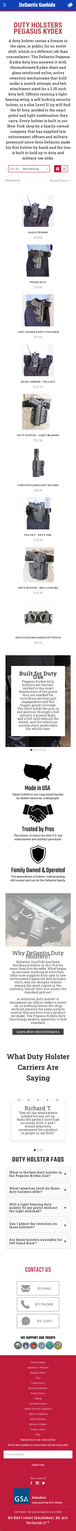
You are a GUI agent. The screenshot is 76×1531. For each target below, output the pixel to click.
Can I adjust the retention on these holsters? (33, 1225)
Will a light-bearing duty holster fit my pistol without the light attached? (33, 1207)
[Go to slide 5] (45, 750)
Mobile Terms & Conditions (38, 1408)
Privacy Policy (38, 1393)
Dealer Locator (38, 1429)
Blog (38, 1434)
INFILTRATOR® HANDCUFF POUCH (38, 637)
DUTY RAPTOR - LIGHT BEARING (38, 435)
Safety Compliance (38, 1413)
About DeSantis (38, 1362)
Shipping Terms (38, 1372)
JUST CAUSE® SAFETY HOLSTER (38, 332)
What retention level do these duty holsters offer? (34, 1190)
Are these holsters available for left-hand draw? (35, 1241)
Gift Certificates (38, 1419)
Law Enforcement (38, 1403)
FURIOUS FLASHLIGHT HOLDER (37, 485)
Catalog (38, 1398)
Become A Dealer (38, 1424)
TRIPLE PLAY (38, 282)
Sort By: (15, 168)
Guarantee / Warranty (38, 1367)
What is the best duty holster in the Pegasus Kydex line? (35, 1174)
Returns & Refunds (38, 1388)
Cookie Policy (38, 1383)
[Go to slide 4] (41, 750)
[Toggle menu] (5, 5)
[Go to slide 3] (38, 750)
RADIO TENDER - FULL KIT (38, 381)
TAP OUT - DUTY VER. (38, 535)
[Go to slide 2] (35, 750)
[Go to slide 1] (31, 750)
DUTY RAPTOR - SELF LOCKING (38, 587)
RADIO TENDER (38, 232)
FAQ (38, 1377)
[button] (38, 180)
